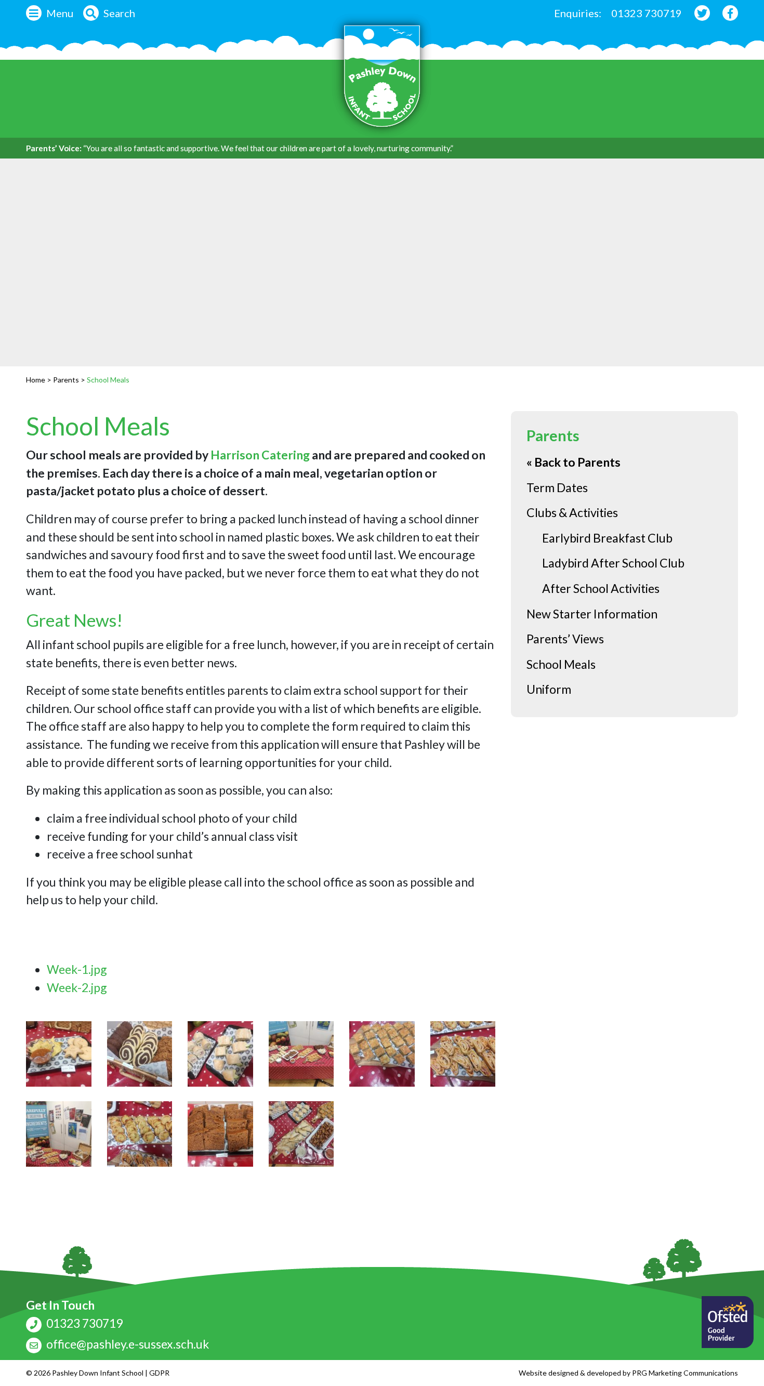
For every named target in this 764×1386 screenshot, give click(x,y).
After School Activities (601, 588)
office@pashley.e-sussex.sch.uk (126, 1344)
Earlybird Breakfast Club (607, 538)
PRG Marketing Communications (685, 1372)
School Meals (98, 426)
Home (35, 379)
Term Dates (557, 487)
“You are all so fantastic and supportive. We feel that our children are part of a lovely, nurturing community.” (268, 148)
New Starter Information (591, 613)
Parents (66, 379)
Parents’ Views (565, 638)
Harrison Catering (260, 454)
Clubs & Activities (572, 512)
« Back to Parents (573, 462)
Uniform (548, 689)
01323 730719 (646, 13)
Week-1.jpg (77, 969)
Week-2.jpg (77, 987)
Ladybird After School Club (613, 563)
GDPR (159, 1372)
